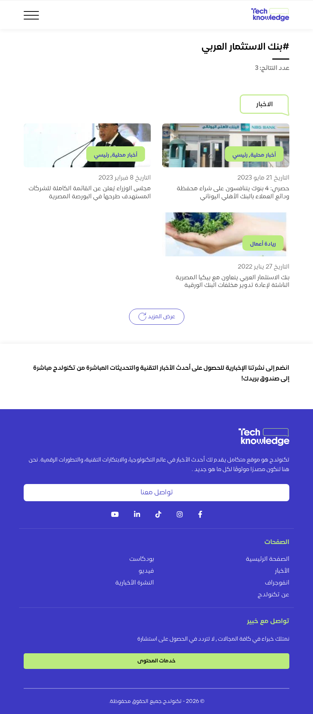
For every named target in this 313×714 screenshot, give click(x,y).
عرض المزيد (161, 317)
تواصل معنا (156, 492)
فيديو (146, 571)
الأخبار (282, 571)
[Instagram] (180, 515)
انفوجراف (277, 583)
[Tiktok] (158, 515)
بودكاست (141, 559)
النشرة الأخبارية (134, 583)
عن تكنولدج (273, 595)
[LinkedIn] (137, 515)
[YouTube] (115, 515)
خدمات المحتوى (156, 661)
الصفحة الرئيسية (267, 559)
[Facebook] (200, 515)
